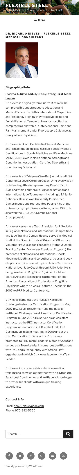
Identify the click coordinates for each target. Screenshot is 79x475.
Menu (41, 19)
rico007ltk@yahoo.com (29, 406)
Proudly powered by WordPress (24, 466)
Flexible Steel (27, 5)
